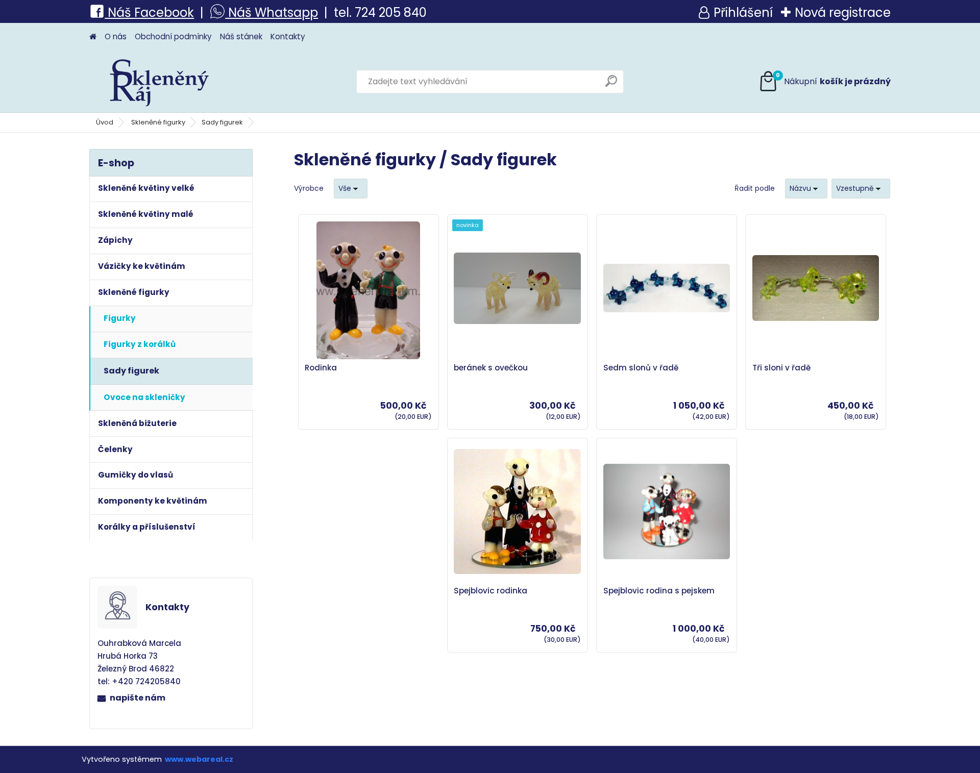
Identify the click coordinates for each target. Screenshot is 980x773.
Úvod (104, 122)
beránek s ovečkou (491, 368)
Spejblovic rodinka (490, 591)
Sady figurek (222, 122)
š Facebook (159, 12)
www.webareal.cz (199, 759)
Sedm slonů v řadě (640, 368)
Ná (115, 12)
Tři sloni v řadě (781, 368)
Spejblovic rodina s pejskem (659, 591)
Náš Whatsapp (271, 12)
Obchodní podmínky (173, 36)
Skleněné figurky (158, 122)
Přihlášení (743, 12)
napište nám (137, 698)
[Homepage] (92, 37)
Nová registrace (843, 12)
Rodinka (321, 368)
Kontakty (288, 36)
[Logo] (159, 81)
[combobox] (806, 188)
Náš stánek (241, 36)
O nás (116, 36)
